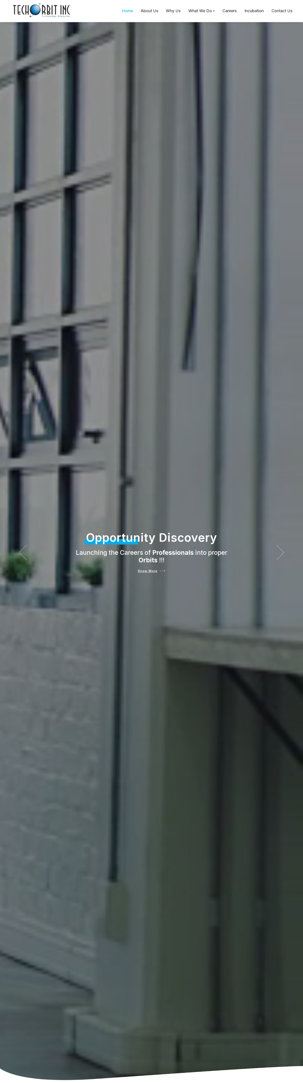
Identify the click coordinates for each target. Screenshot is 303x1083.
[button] (22, 552)
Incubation (254, 10)
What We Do (200, 10)
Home (127, 10)
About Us (149, 10)
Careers (229, 10)
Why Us (173, 10)
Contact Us (282, 10)
